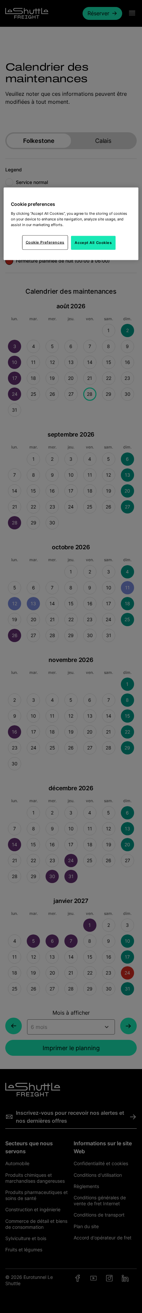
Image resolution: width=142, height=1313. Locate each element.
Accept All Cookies (93, 242)
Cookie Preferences (45, 242)
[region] (71, 224)
